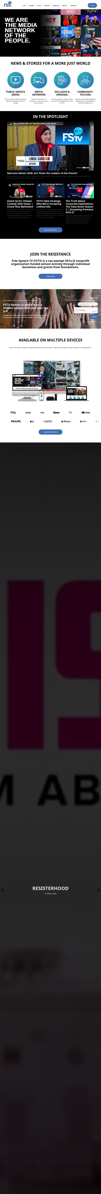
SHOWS (31, 6)
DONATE (92, 5)
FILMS (39, 6)
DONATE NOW (50, 276)
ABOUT (64, 6)
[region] (50, 33)
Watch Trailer (52, 896)
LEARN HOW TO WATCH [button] (50, 432)
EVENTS (47, 6)
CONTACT (73, 6)
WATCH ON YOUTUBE (50, 230)
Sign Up (94, 316)
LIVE (24, 6)
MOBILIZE (56, 6)
